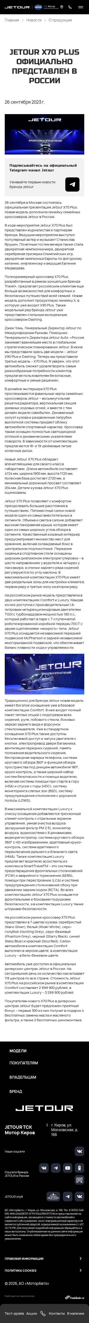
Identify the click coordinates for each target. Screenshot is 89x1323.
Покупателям (23, 1063)
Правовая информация (24, 1259)
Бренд (15, 1091)
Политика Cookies (20, 1271)
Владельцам (22, 1077)
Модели (18, 1051)
